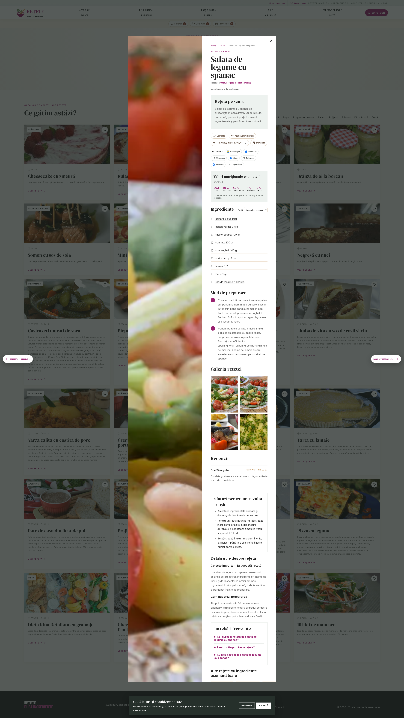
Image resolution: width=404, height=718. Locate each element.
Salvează (221, 136)
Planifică (222, 142)
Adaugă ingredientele (244, 136)
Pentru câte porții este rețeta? (236, 647)
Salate (223, 46)
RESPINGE (246, 705)
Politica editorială (243, 83)
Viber (234, 158)
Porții (240, 210)
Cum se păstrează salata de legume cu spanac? (237, 656)
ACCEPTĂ (263, 705)
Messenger (233, 151)
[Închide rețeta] (271, 41)
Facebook (251, 151)
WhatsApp (220, 158)
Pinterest (218, 164)
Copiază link (237, 164)
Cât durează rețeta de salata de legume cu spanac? (235, 638)
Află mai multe (139, 710)
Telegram (250, 158)
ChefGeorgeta (227, 83)
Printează (260, 143)
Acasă (213, 46)
